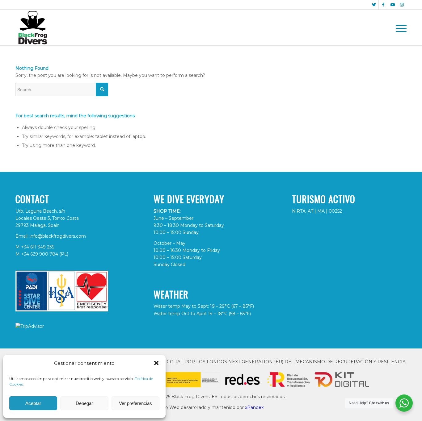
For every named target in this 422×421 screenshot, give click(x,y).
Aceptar (33, 403)
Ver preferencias (135, 403)
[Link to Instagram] (402, 4)
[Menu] (399, 27)
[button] (156, 363)
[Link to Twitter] (373, 4)
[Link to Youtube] (392, 4)
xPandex (254, 407)
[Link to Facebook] (383, 4)
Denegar (84, 403)
